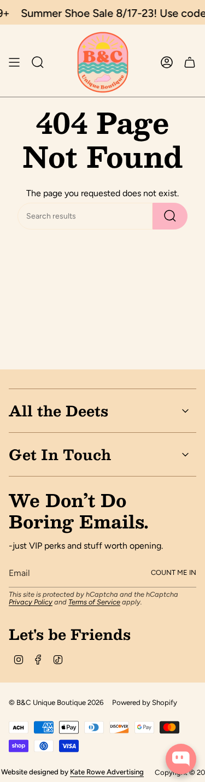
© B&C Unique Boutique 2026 (56, 702)
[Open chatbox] (181, 759)
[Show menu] (14, 62)
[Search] (170, 216)
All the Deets (58, 410)
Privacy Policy (30, 602)
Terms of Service (94, 602)
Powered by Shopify (144, 702)
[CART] (189, 62)
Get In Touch (60, 454)
